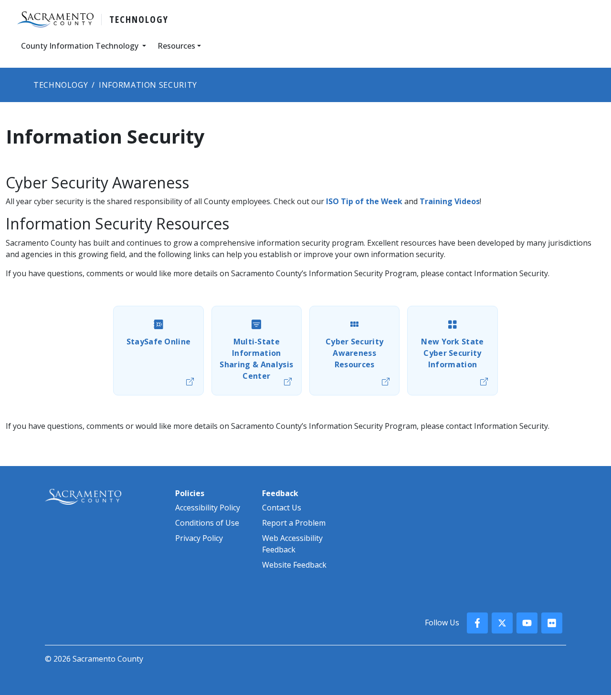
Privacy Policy (199, 538)
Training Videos (450, 201)
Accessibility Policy (207, 507)
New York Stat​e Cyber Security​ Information (452, 353)
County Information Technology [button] (80, 46)
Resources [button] (176, 46)
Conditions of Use (207, 523)
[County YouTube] (526, 622)
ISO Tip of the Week (364, 201)
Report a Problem (294, 523)
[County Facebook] (477, 622)
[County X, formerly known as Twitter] (502, 622)
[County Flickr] (551, 622)
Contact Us (281, 507)
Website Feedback (294, 565)
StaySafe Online (158, 341)
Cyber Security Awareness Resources (354, 353)
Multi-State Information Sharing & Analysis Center (256, 358)
